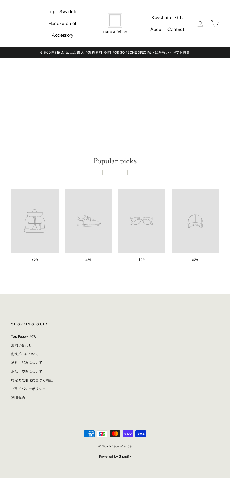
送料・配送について (26, 363)
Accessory (62, 35)
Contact (176, 29)
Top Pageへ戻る (23, 336)
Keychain (161, 17)
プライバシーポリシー (28, 389)
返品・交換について (26, 371)
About (156, 29)
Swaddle (68, 11)
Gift (179, 17)
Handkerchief (63, 23)
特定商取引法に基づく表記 (32, 380)
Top (51, 11)
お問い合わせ (21, 345)
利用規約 (18, 398)
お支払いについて (25, 354)
